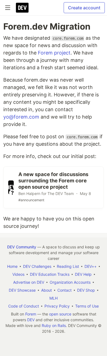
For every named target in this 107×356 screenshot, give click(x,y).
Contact (64, 290)
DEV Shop (86, 290)
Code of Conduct (23, 306)
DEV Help (83, 274)
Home (12, 266)
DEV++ (91, 266)
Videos (18, 274)
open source (60, 314)
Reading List (68, 266)
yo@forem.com (21, 117)
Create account (84, 7)
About (46, 290)
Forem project (54, 53)
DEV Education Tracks (49, 274)
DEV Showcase (22, 290)
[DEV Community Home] (22, 7)
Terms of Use (87, 306)
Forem (30, 314)
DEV (31, 319)
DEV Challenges (37, 266)
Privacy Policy (57, 306)
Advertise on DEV (28, 282)
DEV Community (21, 247)
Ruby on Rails (54, 325)
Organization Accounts (70, 282)
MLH (53, 298)
